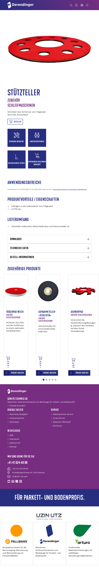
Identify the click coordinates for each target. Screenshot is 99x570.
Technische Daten (19, 248)
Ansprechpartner (17, 418)
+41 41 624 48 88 (17, 463)
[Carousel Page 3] (49, 380)
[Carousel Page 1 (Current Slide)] (43, 380)
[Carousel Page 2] (46, 380)
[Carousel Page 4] (52, 380)
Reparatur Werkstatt (62, 422)
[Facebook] (20, 481)
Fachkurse (57, 426)
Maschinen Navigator (19, 414)
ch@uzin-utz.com (19, 476)
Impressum (14, 439)
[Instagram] (16, 481)
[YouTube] (8, 481)
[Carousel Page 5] (56, 380)
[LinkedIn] (12, 481)
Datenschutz (15, 443)
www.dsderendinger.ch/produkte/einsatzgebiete (70, 189)
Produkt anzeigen (17, 373)
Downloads (16, 239)
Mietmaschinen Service (63, 414)
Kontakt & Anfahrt (17, 406)
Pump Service (59, 418)
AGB (11, 435)
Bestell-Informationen (22, 257)
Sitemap (13, 447)
